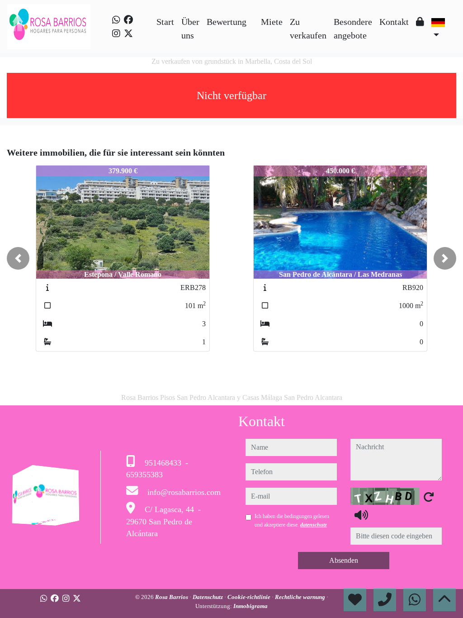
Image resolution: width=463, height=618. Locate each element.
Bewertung (226, 22)
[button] (18, 258)
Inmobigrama (250, 606)
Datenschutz (208, 597)
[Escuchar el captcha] (361, 515)
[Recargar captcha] (429, 497)
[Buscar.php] (253, 15)
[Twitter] (128, 33)
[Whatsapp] (116, 20)
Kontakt (394, 22)
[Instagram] (116, 33)
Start (165, 22)
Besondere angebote (353, 28)
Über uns (190, 28)
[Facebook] (128, 20)
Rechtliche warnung (300, 597)
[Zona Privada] (420, 21)
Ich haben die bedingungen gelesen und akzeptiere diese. (292, 520)
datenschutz (313, 525)
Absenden (343, 560)
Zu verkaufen (308, 28)
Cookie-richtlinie (249, 597)
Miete (272, 22)
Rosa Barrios (172, 597)
